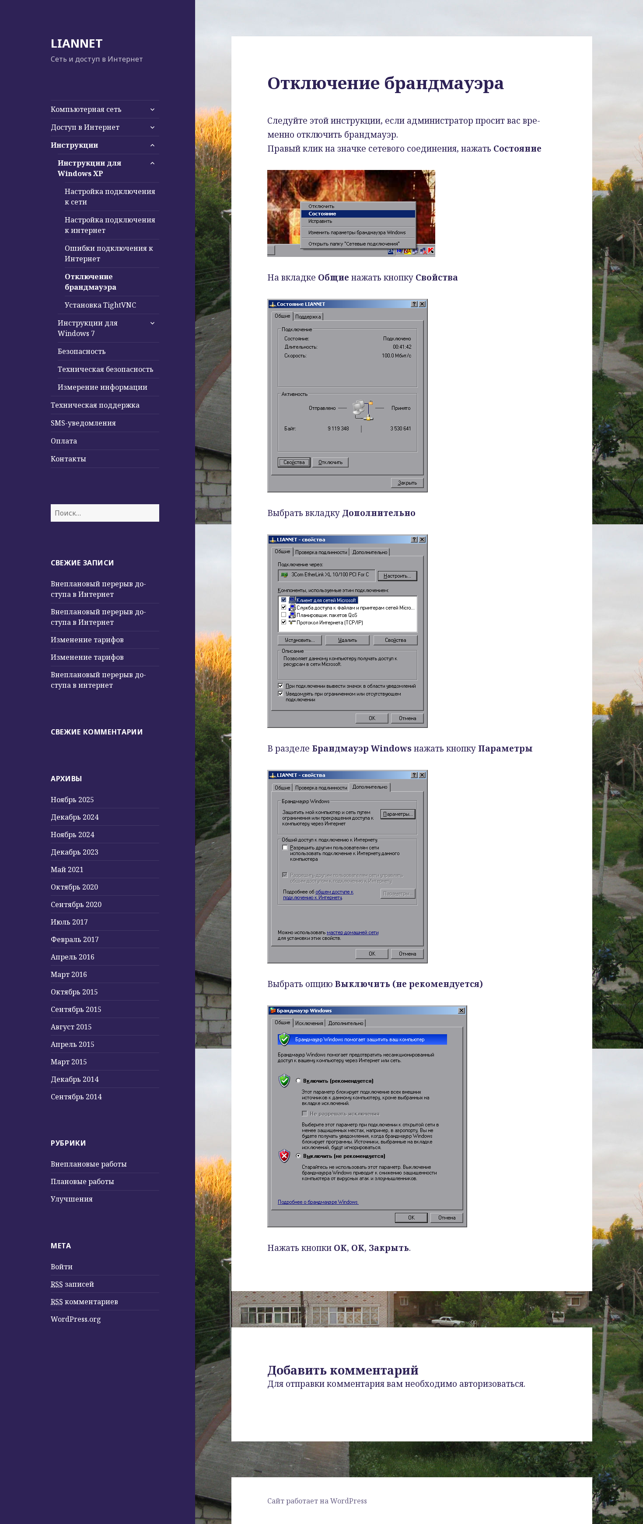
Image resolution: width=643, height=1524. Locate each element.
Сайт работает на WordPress (317, 1501)
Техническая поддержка (95, 405)
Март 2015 (69, 1062)
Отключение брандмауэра (90, 282)
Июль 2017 (69, 922)
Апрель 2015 (72, 1044)
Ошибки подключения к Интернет (109, 253)
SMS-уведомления (83, 423)
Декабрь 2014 (74, 1079)
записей (72, 1284)
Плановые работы (82, 1181)
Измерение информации (102, 387)
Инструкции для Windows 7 (88, 328)
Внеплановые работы (89, 1164)
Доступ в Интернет (85, 127)
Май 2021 (67, 869)
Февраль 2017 (75, 939)
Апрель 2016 (72, 957)
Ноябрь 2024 (72, 834)
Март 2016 (69, 974)
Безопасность (82, 351)
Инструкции (74, 145)
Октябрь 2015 (74, 992)
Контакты (68, 459)
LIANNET (77, 43)
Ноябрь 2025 (72, 799)
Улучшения (72, 1199)
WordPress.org (76, 1319)
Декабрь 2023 (74, 852)
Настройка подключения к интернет (110, 225)
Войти (62, 1266)
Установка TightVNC (100, 305)
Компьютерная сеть (86, 109)
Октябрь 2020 (74, 887)
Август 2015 (71, 1027)
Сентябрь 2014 (76, 1096)
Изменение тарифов (87, 639)
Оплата (64, 441)
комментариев (84, 1301)
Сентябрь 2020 (76, 904)
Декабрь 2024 (74, 817)
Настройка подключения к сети (110, 197)
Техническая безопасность (106, 369)
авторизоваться (491, 1383)
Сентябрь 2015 (76, 1009)
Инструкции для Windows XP (89, 168)
